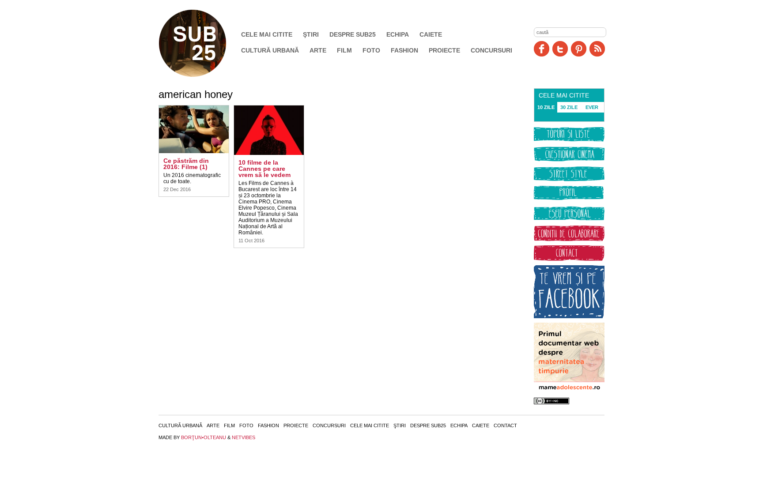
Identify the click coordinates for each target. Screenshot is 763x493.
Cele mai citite (266, 34)
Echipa (397, 34)
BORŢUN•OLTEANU (203, 437)
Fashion (404, 50)
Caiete (430, 34)
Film (344, 50)
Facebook (541, 48)
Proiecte (444, 50)
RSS (597, 48)
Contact (505, 425)
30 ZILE (569, 107)
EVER (591, 107)
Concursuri (491, 50)
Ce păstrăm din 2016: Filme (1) (186, 163)
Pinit (578, 48)
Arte (318, 50)
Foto (371, 50)
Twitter (560, 48)
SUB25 (203, 43)
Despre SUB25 (352, 34)
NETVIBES (243, 437)
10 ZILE (546, 107)
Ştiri (311, 34)
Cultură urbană (270, 50)
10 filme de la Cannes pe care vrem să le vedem (264, 168)
